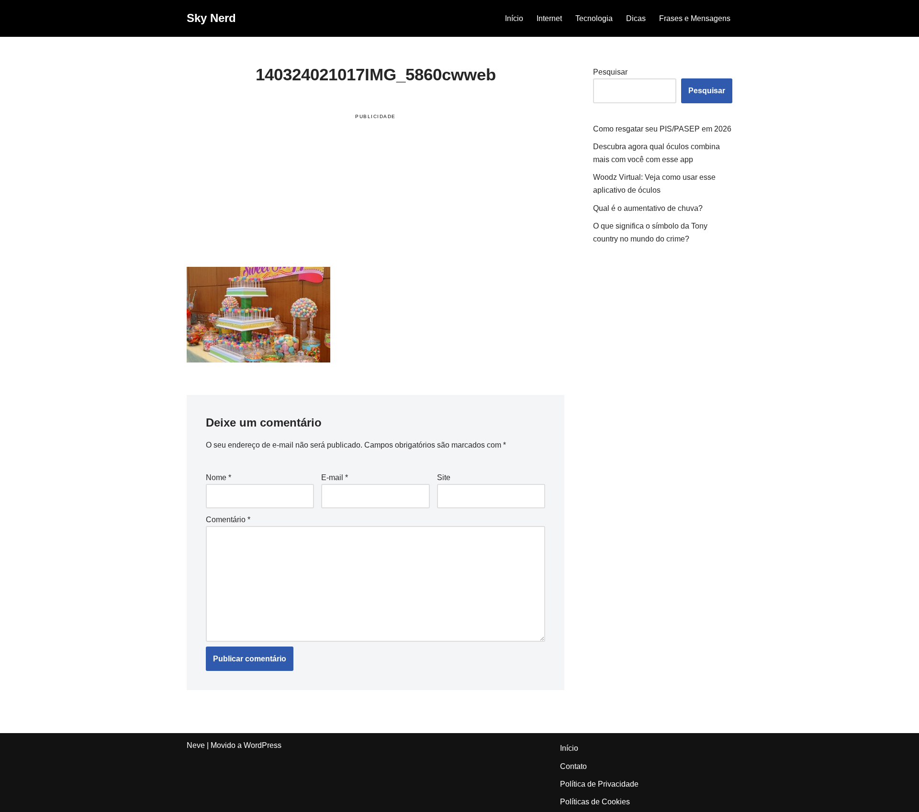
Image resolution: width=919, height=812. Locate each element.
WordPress (262, 745)
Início (514, 18)
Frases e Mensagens (694, 18)
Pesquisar (610, 72)
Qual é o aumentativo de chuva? (648, 208)
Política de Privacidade (599, 784)
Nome (218, 477)
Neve (196, 745)
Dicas (636, 18)
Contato (573, 766)
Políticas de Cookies (595, 802)
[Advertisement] (375, 192)
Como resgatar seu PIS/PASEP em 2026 (662, 129)
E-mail (334, 477)
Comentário (228, 520)
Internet (549, 18)
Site (443, 477)
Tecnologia (594, 18)
